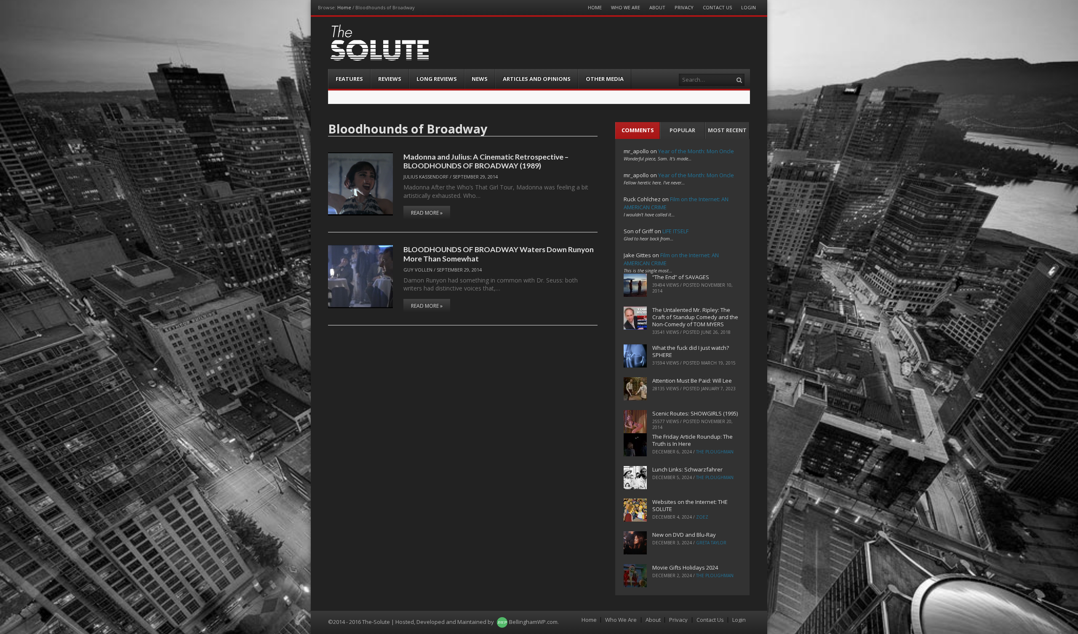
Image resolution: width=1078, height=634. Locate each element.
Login (748, 7)
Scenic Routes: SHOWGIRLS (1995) (695, 413)
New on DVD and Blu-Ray (684, 534)
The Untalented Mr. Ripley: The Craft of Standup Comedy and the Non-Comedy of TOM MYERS (695, 317)
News (480, 79)
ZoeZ (702, 517)
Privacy (684, 7)
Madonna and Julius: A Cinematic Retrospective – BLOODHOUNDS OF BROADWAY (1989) (485, 161)
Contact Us (717, 7)
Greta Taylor (711, 543)
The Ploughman (715, 452)
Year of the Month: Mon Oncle (696, 151)
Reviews (389, 79)
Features (349, 79)
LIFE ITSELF (675, 231)
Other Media (605, 79)
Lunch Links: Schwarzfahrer (687, 469)
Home (344, 7)
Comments (638, 130)
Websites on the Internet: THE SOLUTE (690, 505)
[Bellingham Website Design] (502, 622)
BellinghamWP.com (533, 622)
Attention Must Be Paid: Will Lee (692, 380)
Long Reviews (436, 79)
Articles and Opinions (537, 79)
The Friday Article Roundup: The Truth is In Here (692, 440)
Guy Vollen (417, 269)
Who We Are (625, 7)
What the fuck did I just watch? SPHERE (690, 351)
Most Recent (727, 130)
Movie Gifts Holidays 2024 (685, 567)
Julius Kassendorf (425, 176)
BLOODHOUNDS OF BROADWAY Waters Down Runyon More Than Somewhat (498, 254)
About (657, 7)
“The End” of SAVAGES (680, 277)
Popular (682, 130)
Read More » (427, 212)
